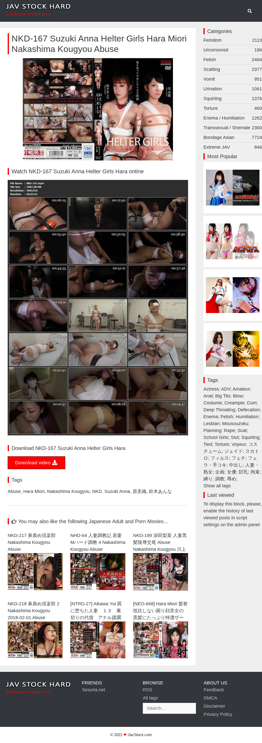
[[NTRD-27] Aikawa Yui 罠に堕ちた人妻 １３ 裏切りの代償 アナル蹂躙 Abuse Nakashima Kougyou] (97, 656)
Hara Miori (34, 491)
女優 (231, 472)
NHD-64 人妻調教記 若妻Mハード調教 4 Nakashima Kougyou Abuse (97, 542)
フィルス (220, 458)
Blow (238, 396)
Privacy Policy (218, 714)
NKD (97, 491)
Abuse (14, 491)
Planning (212, 430)
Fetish (232, 59)
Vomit (232, 79)
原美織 (139, 491)
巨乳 (243, 472)
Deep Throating (219, 409)
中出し (236, 465)
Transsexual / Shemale (232, 127)
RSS (147, 689)
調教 (219, 478)
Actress (211, 389)
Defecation (249, 409)
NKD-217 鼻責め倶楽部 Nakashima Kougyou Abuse (32, 542)
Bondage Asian (232, 137)
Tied (207, 444)
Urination (232, 88)
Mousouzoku (235, 423)
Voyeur (239, 444)
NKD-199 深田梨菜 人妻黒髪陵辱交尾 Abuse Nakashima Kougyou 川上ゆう (160, 543)
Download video (33, 462)
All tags (150, 698)
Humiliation (247, 416)
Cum (252, 402)
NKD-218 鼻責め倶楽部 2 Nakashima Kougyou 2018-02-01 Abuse (33, 610)
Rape (229, 430)
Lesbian (211, 423)
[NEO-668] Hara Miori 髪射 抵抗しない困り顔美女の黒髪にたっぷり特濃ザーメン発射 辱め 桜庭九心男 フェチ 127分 (160, 611)
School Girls (215, 437)
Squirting (232, 98)
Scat (242, 430)
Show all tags (217, 485)
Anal (208, 396)
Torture (232, 108)
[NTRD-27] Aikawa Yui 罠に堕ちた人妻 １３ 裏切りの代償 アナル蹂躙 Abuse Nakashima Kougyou (96, 611)
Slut (235, 437)
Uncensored (232, 49)
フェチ (238, 458)
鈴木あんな (160, 491)
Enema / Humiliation (232, 118)
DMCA (210, 698)
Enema (210, 416)
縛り (208, 478)
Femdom (232, 40)
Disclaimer (214, 706)
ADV (225, 389)
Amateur (241, 389)
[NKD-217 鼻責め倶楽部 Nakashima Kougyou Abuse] (35, 588)
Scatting (232, 69)
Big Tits (222, 396)
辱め (231, 478)
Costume (212, 402)
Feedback (214, 689)
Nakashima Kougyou (68, 491)
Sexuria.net (93, 689)
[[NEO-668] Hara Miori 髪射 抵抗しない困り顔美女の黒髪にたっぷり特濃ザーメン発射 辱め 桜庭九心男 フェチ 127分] (160, 656)
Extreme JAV (232, 147)
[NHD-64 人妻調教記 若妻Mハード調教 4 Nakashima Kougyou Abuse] (97, 588)
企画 (219, 472)
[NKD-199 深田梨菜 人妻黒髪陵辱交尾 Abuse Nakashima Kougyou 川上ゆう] (160, 589)
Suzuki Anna (117, 491)
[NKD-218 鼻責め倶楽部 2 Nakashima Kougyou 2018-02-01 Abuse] (35, 656)
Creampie (234, 402)
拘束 (255, 472)
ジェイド (233, 451)
